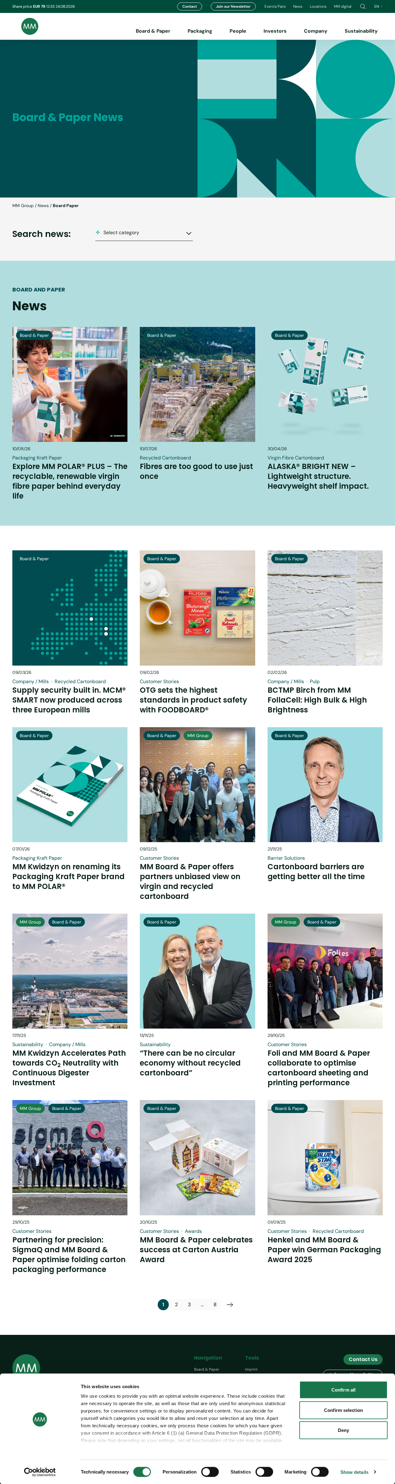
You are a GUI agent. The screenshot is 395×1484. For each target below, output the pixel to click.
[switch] (210, 1472)
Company (315, 31)
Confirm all (343, 1389)
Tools (252, 1357)
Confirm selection (343, 1410)
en (376, 6)
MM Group (23, 205)
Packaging (200, 31)
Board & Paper (153, 31)
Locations (318, 6)
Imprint (251, 1369)
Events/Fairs (275, 6)
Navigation (208, 1357)
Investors (275, 31)
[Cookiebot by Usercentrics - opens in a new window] (40, 1472)
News (297, 6)
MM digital (342, 6)
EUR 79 (39, 6)
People (238, 31)
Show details (354, 1471)
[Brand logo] (25, 26)
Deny (343, 1430)
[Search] (363, 6)
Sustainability (361, 31)
